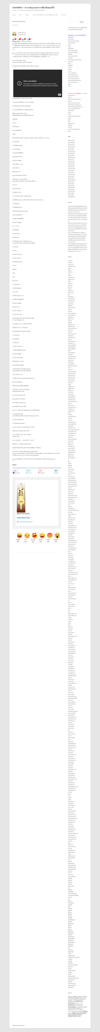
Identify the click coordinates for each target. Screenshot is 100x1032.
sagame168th (71, 694)
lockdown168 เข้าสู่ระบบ (73, 510)
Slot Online (70, 732)
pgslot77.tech (71, 632)
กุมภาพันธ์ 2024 (71, 196)
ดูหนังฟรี (70, 125)
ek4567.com (71, 390)
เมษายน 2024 (71, 193)
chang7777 (70, 369)
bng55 (69, 350)
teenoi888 (70, 765)
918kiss (69, 97)
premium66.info (71, 649)
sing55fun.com (71, 720)
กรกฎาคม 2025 (71, 164)
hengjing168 (71, 441)
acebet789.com (71, 300)
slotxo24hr (70, 61)
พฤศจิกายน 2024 (71, 180)
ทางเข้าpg (70, 871)
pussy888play (71, 668)
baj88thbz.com (71, 324)
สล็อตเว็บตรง (71, 48)
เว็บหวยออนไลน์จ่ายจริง (73, 978)
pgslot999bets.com (72, 636)
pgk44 (69, 623)
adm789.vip (70, 303)
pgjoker (69, 621)
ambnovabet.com (72, 313)
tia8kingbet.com (71, 777)
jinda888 (70, 465)
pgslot (69, 84)
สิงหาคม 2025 (71, 163)
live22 (69, 119)
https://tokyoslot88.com (73, 78)
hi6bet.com (70, 442)
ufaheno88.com (71, 805)
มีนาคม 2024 (71, 195)
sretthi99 (70, 749)
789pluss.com (71, 279)
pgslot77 (70, 630)
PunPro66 (70, 655)
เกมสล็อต (70, 961)
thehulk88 (70, 771)
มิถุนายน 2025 (71, 166)
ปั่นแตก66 (70, 882)
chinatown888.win (72, 371)
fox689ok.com (71, 409)
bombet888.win (71, 352)
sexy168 (70, 705)
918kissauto (71, 290)
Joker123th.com (71, 472)
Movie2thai (70, 557)
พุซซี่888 (70, 889)
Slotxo (69, 739)
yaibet (69, 842)
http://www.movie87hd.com (74, 104)
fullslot (69, 118)
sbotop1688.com (72, 702)
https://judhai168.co (72, 50)
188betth (70, 272)
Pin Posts (63, 15)
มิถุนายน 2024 (71, 189)
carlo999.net (71, 362)
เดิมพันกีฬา (70, 963)
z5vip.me (70, 848)
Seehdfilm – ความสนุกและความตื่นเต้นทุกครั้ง (33, 7)
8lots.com (70, 283)
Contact (27, 15)
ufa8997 (70, 797)
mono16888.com (72, 549)
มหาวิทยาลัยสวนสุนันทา (73, 895)
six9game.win (71, 724)
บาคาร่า (69, 872)
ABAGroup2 (70, 296)
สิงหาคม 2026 (71, 140)
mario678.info (71, 538)
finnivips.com (71, 405)
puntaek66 (70, 662)
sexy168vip (70, 707)
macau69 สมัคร (71, 531)
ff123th (69, 403)
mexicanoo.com (71, 544)
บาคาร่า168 (70, 874)
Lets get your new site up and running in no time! (45, 15)
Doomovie (70, 382)
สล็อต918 (70, 921)
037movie (70, 260)
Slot (69, 730)
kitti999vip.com (71, 489)
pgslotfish (75, 1005)
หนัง (69, 948)
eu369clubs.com (71, 399)
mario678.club (71, 536)
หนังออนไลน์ (71, 951)
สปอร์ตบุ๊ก (70, 904)
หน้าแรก (14, 15)
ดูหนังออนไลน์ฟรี (72, 869)
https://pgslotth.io (72, 72)
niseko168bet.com (72, 578)
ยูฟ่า (69, 899)
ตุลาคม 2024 (71, 181)
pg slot (69, 112)
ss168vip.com (71, 750)
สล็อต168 (70, 908)
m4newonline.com (72, 525)
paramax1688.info (72, 598)
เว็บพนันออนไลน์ (71, 970)
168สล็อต (74, 996)
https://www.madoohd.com (74, 99)
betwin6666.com (72, 341)
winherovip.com (71, 835)
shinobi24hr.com (72, 718)
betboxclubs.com (72, 334)
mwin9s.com (71, 564)
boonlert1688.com (72, 356)
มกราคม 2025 (71, 176)
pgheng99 (70, 619)
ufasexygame (71, 812)
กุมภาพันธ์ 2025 (71, 174)
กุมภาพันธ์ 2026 (71, 151)
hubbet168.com (71, 450)
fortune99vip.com (72, 407)
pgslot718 (70, 628)
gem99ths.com (71, 427)
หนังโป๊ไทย (70, 65)
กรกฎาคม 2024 (71, 187)
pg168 (69, 608)
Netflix (69, 576)
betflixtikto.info (71, 337)
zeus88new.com (71, 850)
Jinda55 (70, 1000)
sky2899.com (71, 728)
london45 (70, 512)
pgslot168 (70, 626)
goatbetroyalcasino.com (73, 429)
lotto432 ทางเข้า (71, 518)
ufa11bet (70, 792)
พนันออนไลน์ (71, 886)
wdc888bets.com (72, 829)
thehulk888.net (71, 775)
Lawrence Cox (23, 517)
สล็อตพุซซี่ (70, 931)
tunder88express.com (73, 786)
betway (69, 339)
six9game (70, 722)
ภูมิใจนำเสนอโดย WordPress (18, 1025)
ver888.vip (70, 824)
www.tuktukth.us (72, 837)
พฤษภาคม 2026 (71, 146)
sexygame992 (71, 715)
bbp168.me (70, 330)
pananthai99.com (72, 593)
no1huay (70, 581)
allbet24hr (70, 305)
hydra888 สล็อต (71, 452)
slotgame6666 (71, 737)
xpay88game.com (72, 839)
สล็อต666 (70, 914)
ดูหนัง (69, 121)
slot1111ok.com (71, 734)
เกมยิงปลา (70, 959)
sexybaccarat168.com (73, 711)
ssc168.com (70, 752)
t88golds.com (71, 762)
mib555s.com (71, 546)
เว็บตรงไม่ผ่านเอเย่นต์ (72, 964)
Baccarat (70, 320)
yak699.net (70, 844)
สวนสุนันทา (70, 946)
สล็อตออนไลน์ (71, 936)
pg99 (69, 611)
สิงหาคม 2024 (71, 185)
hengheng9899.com (72, 439)
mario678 (70, 534)
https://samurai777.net (73, 76)
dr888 (69, 384)
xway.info (70, 841)
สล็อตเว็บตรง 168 (71, 942)
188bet (69, 270)
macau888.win (71, 533)
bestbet (70, 332)
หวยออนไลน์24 (71, 955)
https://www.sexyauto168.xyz (75, 59)
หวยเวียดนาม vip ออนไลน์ (74, 957)
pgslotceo (70, 638)
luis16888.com (71, 519)
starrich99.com (71, 758)
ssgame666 (70, 756)
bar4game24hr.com (72, 328)
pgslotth (70, 640)
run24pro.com (71, 687)
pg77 (69, 610)
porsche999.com (72, 645)
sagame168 (70, 692)
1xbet (69, 273)
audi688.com (71, 317)
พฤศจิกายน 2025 (71, 157)
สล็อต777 (70, 916)
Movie (69, 551)
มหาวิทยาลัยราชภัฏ (72, 893)
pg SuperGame (71, 606)
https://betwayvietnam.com (74, 80)
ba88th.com (71, 318)
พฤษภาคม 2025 (71, 168)
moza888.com (71, 561)
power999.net (71, 647)
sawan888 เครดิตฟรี (72, 698)
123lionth (70, 262)
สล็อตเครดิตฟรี (71, 938)
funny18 (70, 69)
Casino (69, 367)
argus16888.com (72, 315)
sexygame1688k (71, 713)
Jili (68, 459)
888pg (69, 281)
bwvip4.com (71, 360)
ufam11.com (71, 807)
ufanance (70, 809)
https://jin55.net (71, 42)
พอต (69, 887)
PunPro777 (70, 658)
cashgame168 (71, 364)
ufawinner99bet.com (73, 818)
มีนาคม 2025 (71, 172)
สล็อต (69, 906)
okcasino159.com (72, 587)
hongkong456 (71, 448)
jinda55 (69, 463)
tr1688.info (70, 780)
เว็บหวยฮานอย (71, 980)
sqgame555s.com (72, 745)
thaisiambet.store (72, 769)
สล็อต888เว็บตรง (71, 919)
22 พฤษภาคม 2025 (22, 34)
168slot (69, 268)
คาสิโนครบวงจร (71, 856)
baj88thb (70, 322)
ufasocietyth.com (72, 814)
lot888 (69, 516)
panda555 (70, 596)
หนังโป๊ (69, 953)
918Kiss (69, 288)
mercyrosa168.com (72, 542)
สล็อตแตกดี (70, 944)
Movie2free (70, 555)
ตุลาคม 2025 (71, 159)
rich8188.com (71, 679)
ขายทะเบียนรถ (71, 852)
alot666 (69, 309)
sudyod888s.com (72, 760)
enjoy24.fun (70, 392)
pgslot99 (70, 634)
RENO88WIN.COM (72, 675)
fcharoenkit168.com (72, 401)
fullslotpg (70, 414)
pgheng (69, 617)
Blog (20, 15)
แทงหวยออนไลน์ (71, 985)
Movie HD (70, 553)
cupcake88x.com (72, 373)
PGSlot (69, 625)
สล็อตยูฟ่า (70, 934)
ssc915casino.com (72, 754)
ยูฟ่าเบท (69, 901)
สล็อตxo (70, 929)
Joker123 (70, 467)
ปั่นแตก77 (70, 884)
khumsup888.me (72, 478)
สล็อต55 (70, 912)
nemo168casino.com (73, 572)
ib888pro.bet (71, 454)
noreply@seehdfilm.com (26, 522)
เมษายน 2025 (71, 170)
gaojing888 (70, 426)
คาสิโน (69, 854)
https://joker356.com (73, 74)
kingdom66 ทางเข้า (72, 482)
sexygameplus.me (72, 717)
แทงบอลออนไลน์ (71, 983)
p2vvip (69, 591)
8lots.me (70, 287)
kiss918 (69, 71)
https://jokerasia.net (72, 82)
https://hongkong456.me (74, 129)
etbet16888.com (71, 395)
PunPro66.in (71, 657)
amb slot (70, 311)
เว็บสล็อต (70, 972)
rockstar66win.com (72, 683)
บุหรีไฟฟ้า (70, 878)
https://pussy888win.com (74, 108)
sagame (70, 101)
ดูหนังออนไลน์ (71, 123)
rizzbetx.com (71, 681)
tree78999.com (71, 782)
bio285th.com (71, 343)
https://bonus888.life (73, 52)
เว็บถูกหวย (70, 966)
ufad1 (16, 43)
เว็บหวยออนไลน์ (71, 976)
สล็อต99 (70, 925)
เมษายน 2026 (71, 148)
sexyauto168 (71, 709)
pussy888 (70, 57)
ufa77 (69, 795)
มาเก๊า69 (70, 897)
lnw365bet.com (71, 508)
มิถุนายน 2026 (71, 144)
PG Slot (69, 602)
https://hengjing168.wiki (73, 41)
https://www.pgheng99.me (74, 116)
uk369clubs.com (71, 820)
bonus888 (70, 354)
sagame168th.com (72, 696)
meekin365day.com (72, 540)
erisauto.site (71, 394)
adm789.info (71, 302)
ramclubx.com (71, 670)
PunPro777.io (71, 660)
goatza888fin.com (72, 431)
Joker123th (70, 471)
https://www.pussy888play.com (75, 106)
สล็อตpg (70, 927)
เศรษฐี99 (70, 981)
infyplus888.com (72, 457)
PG (68, 600)
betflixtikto (70, 335)
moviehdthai (71, 559)
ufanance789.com (72, 810)
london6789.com (72, 514)
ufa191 (69, 794)
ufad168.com (71, 801)
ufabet (69, 799)
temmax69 (70, 767)
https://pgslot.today (72, 56)
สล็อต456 (70, 910)
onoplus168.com (72, 589)
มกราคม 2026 (71, 153)
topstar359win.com (72, 779)
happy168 (70, 437)
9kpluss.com (71, 292)
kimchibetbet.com (72, 480)
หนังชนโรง (70, 949)
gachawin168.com (72, 422)
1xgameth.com (71, 277)
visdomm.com (71, 827)
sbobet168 (70, 700)
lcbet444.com (71, 499)
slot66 (69, 46)
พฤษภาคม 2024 (71, 191)
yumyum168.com (72, 846)
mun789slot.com (72, 563)
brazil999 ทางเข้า (72, 358)
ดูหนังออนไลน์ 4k (72, 867)
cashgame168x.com (72, 365)
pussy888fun (71, 666)
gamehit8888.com (72, 424)
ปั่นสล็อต (70, 880)
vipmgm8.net (71, 826)
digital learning (71, 379)
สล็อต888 (70, 54)
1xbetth (70, 67)
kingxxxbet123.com (72, 484)
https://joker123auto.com (74, 103)
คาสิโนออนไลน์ (71, 857)
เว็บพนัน (70, 968)
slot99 (69, 44)
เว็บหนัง (69, 974)
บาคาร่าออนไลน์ (71, 876)
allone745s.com (71, 307)
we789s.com (71, 831)
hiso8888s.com (71, 446)
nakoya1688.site (71, 568)
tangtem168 (71, 764)
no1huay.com (71, 583)
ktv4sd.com (70, 491)
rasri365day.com (72, 673)
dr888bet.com (71, 386)
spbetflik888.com (72, 743)
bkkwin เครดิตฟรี (72, 345)
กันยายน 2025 (71, 161)
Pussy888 (70, 664)
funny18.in (70, 420)
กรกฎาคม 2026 (71, 142)
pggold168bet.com (72, 613)
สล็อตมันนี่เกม (71, 933)
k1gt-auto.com (71, 476)
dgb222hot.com (71, 375)
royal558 (70, 685)
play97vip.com (71, 641)
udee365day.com (72, 788)
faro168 (69, 127)
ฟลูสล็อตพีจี (70, 891)
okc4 (69, 585)
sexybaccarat (71, 110)
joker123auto (71, 469)
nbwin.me (70, 570)
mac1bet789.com (72, 529)
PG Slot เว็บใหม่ (71, 604)
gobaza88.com (71, 435)
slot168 (69, 735)
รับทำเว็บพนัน (71, 903)
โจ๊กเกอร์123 (71, 39)
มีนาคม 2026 (71, 149)
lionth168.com (71, 501)
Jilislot (69, 461)
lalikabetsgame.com (72, 495)
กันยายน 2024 (71, 183)
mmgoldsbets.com (72, 548)
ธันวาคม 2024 (71, 178)
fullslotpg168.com (72, 416)
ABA (69, 294)
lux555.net (70, 521)
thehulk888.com (71, 773)
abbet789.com (71, 298)
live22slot (70, 506)
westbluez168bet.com (73, 833)
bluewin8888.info (72, 347)
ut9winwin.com (71, 822)
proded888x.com (72, 653)
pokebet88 (70, 643)
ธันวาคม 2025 (71, 155)
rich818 (69, 677)
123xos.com (71, 264)
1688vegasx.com (72, 266)
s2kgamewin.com (72, 688)
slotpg (69, 63)
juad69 (69, 474)
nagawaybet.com (72, 566)
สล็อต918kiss (71, 923)
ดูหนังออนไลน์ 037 (72, 865)
